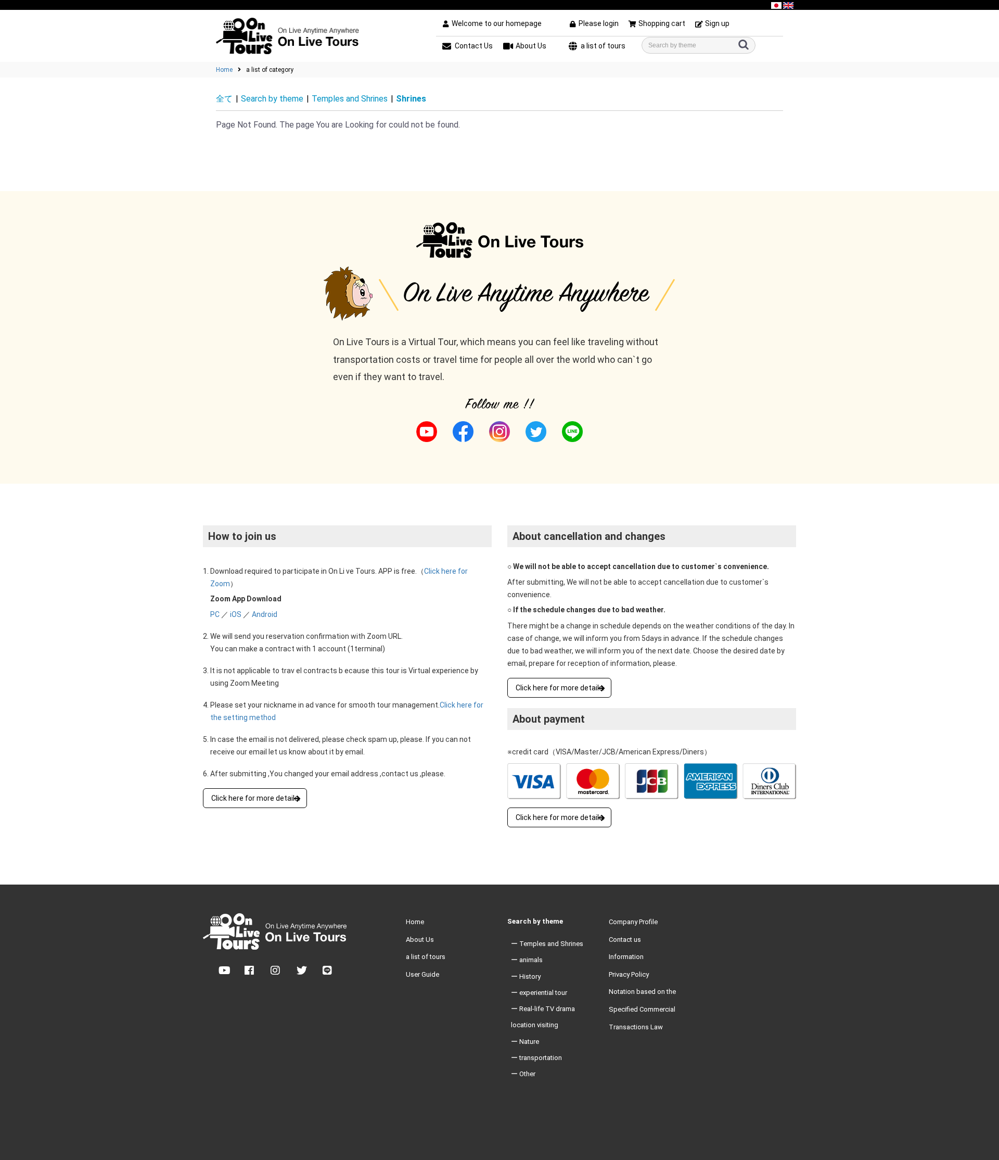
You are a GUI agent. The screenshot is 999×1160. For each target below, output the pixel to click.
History (530, 976)
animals (531, 960)
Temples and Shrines (350, 99)
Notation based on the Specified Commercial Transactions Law (642, 1009)
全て (224, 99)
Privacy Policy (629, 974)
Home (224, 69)
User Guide (422, 974)
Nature (529, 1041)
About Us (420, 939)
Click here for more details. (255, 798)
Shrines (411, 99)
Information (626, 957)
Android (264, 614)
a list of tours (425, 957)
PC (215, 614)
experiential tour (543, 993)
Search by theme (272, 99)
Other (527, 1074)
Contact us (625, 939)
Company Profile (633, 922)
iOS (235, 614)
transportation (540, 1058)
